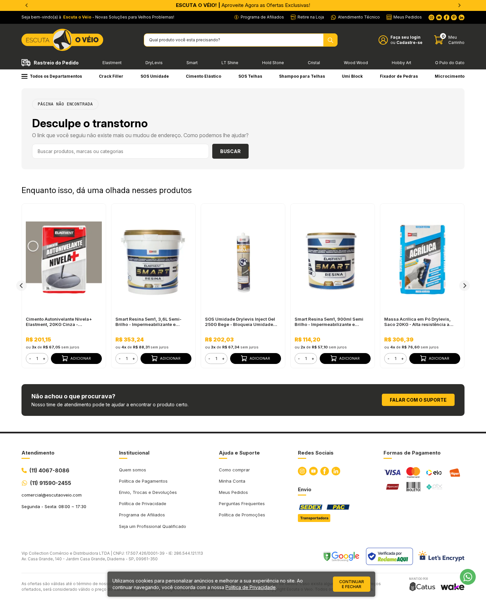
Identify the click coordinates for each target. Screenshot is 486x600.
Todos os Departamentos (56, 76)
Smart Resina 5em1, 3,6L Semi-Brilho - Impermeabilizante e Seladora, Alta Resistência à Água (151, 321)
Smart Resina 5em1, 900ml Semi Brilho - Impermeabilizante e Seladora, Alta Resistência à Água (331, 321)
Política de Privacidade (142, 503)
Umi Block (352, 76)
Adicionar (80, 358)
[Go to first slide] (459, 5)
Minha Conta (232, 481)
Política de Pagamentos (143, 481)
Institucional (134, 453)
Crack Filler (111, 76)
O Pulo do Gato (450, 62)
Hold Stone (273, 62)
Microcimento (450, 76)
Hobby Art (401, 62)
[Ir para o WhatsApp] (468, 577)
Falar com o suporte (418, 400)
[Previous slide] (26, 5)
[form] (37, 358)
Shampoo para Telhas (302, 76)
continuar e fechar (351, 584)
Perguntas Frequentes (242, 503)
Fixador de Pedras (399, 76)
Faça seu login (405, 37)
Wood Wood (356, 62)
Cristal (314, 62)
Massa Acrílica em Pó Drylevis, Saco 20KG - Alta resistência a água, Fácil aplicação (417, 321)
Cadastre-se (409, 42)
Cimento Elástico (203, 76)
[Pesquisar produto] (330, 40)
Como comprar (234, 469)
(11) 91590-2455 (50, 483)
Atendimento (38, 453)
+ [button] (44, 358)
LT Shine (230, 62)
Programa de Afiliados (142, 514)
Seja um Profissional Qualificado (152, 526)
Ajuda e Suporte (239, 453)
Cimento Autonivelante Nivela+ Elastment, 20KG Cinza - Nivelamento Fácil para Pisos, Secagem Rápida (59, 321)
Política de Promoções (242, 514)
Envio (304, 489)
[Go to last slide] (21, 285)
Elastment (112, 62)
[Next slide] (464, 285)
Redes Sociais (316, 453)
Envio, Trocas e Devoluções (148, 492)
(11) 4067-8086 (49, 470)
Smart (192, 62)
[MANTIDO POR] (422, 586)
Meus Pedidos (233, 492)
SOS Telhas (250, 76)
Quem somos (132, 469)
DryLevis (154, 62)
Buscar (230, 151)
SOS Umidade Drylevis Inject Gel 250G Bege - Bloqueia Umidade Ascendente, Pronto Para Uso (240, 321)
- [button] (30, 358)
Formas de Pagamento (412, 453)
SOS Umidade (155, 76)
